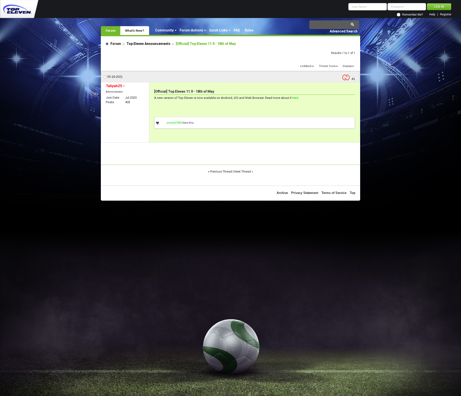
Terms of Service (333, 193)
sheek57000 (174, 122)
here (295, 98)
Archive (282, 193)
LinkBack (306, 66)
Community (164, 30)
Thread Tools (327, 66)
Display (347, 66)
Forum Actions (191, 30)
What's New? (134, 30)
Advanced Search (344, 31)
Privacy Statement (304, 193)
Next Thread (242, 171)
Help (432, 14)
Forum (110, 30)
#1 (353, 79)
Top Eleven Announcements (148, 44)
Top (352, 193)
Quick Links (218, 30)
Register (445, 14)
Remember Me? (412, 14)
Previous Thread (221, 171)
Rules (249, 30)
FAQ (237, 30)
